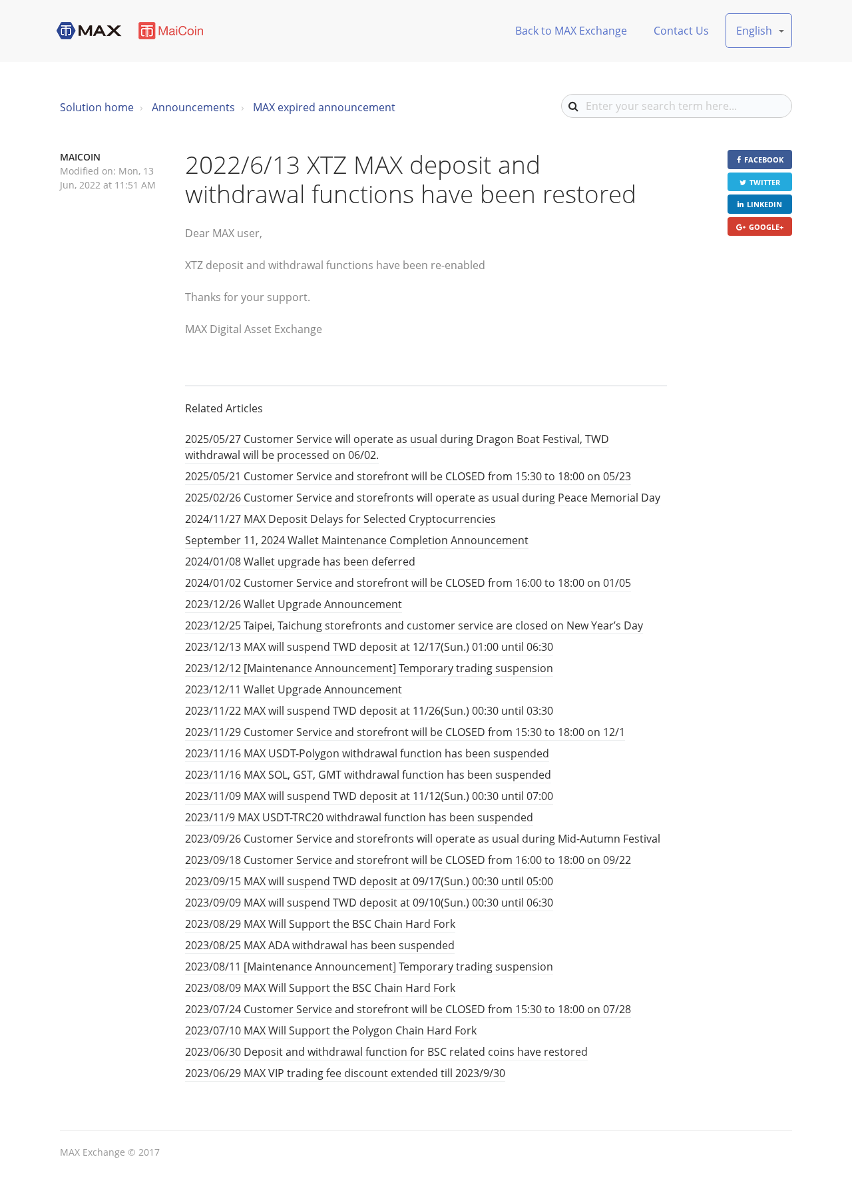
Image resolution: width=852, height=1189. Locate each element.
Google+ (766, 227)
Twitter (764, 182)
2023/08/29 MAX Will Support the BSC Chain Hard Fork (320, 924)
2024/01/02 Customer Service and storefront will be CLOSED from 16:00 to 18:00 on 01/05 (408, 583)
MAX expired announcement (324, 107)
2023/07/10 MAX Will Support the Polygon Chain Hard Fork (331, 1030)
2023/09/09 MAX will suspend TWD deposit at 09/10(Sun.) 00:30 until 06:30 (369, 902)
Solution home (97, 107)
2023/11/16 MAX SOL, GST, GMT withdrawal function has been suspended (368, 774)
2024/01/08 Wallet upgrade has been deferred (300, 561)
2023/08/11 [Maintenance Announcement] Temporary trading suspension (369, 966)
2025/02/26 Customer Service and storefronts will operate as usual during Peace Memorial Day (422, 497)
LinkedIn (764, 204)
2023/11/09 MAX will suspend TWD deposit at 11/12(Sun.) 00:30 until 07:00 (369, 796)
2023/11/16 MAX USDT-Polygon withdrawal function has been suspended (367, 753)
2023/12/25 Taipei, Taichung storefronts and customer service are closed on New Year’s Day (414, 625)
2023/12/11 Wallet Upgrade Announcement (293, 689)
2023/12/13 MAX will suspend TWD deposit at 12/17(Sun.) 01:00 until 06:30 (369, 646)
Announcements (193, 107)
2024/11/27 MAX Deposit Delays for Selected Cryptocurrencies (340, 519)
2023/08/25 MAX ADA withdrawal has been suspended (320, 945)
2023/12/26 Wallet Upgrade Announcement (293, 604)
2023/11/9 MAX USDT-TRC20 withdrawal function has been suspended (359, 817)
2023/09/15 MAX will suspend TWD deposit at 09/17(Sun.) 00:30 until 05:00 (369, 881)
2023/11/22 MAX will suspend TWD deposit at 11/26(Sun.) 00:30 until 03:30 (369, 710)
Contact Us (681, 30)
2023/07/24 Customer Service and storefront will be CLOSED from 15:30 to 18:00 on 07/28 (408, 1009)
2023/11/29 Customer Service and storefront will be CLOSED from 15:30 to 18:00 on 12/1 (405, 732)
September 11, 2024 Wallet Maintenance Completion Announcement (357, 540)
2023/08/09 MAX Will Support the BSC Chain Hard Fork (320, 988)
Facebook (763, 160)
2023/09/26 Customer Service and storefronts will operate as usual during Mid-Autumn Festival (422, 838)
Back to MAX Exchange (571, 30)
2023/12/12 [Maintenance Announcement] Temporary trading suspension (369, 668)
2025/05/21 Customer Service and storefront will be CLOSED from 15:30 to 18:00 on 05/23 (408, 476)
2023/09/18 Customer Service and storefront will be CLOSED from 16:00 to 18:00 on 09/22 (408, 860)
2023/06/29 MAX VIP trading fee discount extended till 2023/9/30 (345, 1073)
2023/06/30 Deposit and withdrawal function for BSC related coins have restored (386, 1051)
